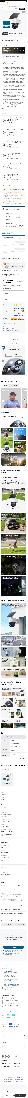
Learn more (7, 275)
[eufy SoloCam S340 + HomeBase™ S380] (13, 177)
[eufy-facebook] (6, 1056)
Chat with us (12, 271)
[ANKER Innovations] (20, 1)
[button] (5, 108)
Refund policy (8, 1075)
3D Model (21, 33)
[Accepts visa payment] (17, 1027)
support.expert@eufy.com (13, 985)
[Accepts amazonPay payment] (6, 1024)
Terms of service (19, 1079)
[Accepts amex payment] (10, 1024)
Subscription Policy (18, 1081)
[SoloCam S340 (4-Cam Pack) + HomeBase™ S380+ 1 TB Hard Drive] (13, 144)
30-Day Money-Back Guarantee (12, 1000)
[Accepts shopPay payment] (10, 1027)
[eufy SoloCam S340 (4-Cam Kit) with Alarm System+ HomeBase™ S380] (13, 132)
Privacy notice (18, 1075)
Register (13, 947)
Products (5, 33)
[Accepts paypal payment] (6, 1027)
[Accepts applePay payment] (13, 1024)
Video (15, 33)
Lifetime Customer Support (11, 1005)
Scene (11, 33)
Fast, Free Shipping (9, 998)
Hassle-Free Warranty (9, 1003)
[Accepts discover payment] (17, 1024)
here (18, 258)
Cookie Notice (7, 1081)
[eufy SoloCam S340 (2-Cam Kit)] (13, 166)
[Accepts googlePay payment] (20, 1024)
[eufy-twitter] (8, 1056)
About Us (8, 1073)
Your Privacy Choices (12, 1077)
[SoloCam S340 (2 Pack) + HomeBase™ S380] (13, 156)
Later (16, 8)
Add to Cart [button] (8, 1095)
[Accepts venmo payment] (13, 1027)
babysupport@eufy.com (13, 984)
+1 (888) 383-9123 (8, 980)
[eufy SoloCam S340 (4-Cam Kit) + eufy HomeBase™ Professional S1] (13, 120)
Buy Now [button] (20, 1095)
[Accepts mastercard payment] (3, 1027)
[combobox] (20, 770)
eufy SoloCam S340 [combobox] (7, 769)
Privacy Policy (12, 951)
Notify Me (21, 8)
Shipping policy (17, 1073)
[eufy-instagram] (3, 1056)
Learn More (13, 343)
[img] (3, 1024)
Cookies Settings (8, 1079)
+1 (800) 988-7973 (8, 971)
